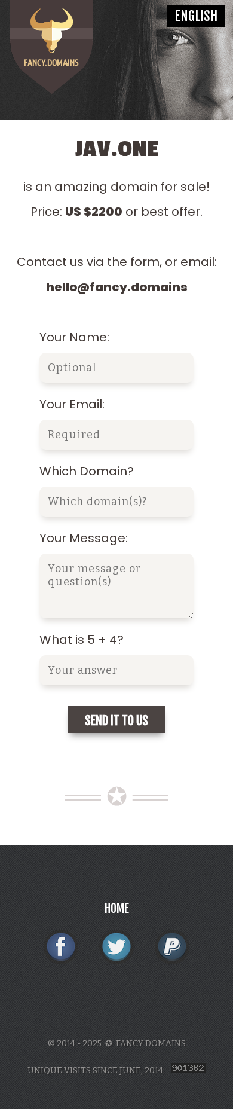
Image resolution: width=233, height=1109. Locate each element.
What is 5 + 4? (81, 639)
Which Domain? (86, 471)
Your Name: (74, 337)
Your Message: (83, 538)
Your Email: (72, 404)
